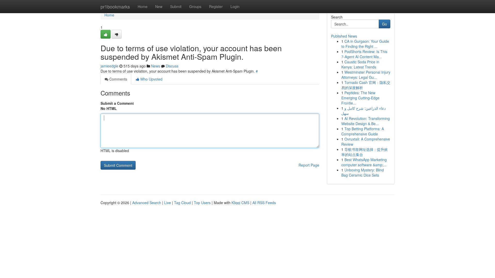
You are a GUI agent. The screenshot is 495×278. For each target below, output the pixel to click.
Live (167, 202)
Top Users (202, 202)
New (158, 6)
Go (384, 24)
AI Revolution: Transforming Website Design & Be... (365, 121)
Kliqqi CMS (240, 202)
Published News (344, 36)
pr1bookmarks (115, 6)
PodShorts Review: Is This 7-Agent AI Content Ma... (364, 54)
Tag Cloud (182, 202)
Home (142, 6)
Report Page (309, 165)
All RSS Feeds (264, 202)
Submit (176, 6)
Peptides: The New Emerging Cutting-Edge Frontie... (360, 98)
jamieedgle (109, 65)
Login (235, 6)
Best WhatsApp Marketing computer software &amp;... (364, 162)
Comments (117, 79)
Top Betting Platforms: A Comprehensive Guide (362, 131)
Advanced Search (146, 202)
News (155, 65)
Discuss (172, 65)
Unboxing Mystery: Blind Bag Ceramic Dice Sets (362, 172)
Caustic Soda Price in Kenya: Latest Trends (360, 64)
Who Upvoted (150, 79)
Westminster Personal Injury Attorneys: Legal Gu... (365, 75)
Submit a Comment (117, 103)
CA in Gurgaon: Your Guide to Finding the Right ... (365, 44)
